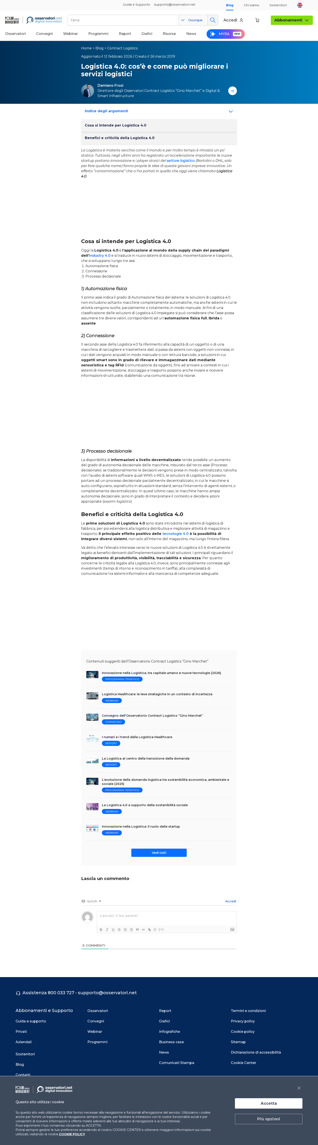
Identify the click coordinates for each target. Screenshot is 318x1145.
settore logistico (181, 161)
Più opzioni (268, 1119)
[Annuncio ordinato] (125, 929)
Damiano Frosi (110, 85)
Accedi (230, 901)
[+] (161, 929)
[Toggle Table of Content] (229, 111)
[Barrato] (119, 929)
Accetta (269, 1103)
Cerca (212, 20)
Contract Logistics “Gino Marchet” (173, 91)
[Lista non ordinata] (131, 929)
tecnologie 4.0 (175, 534)
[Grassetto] (101, 929)
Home (86, 48)
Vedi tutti (159, 853)
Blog (229, 5)
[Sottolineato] (113, 929)
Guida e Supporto (136, 4)
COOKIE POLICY (72, 1134)
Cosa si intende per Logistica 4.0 (115, 125)
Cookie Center (243, 1063)
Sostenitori (278, 5)
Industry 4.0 (100, 255)
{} (155, 929)
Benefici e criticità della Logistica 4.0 (119, 138)
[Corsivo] (107, 929)
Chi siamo (251, 5)
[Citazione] (137, 929)
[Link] (149, 929)
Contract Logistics (122, 48)
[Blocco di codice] (143, 929)
